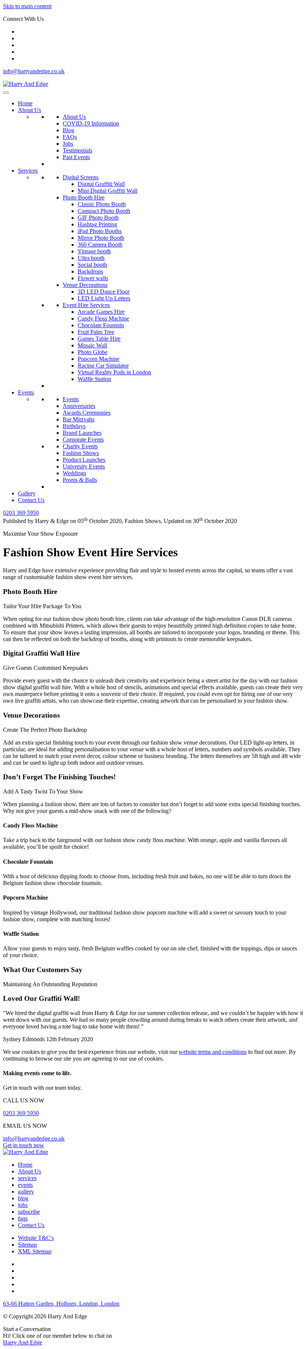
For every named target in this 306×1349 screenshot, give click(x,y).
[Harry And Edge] (25, 84)
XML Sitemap (34, 1251)
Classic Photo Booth (102, 204)
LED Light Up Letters (104, 298)
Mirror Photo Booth (101, 238)
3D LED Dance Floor (103, 291)
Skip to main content (27, 6)
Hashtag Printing (97, 224)
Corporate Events (83, 439)
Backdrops (90, 271)
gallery (26, 1191)
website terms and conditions (213, 1052)
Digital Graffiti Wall (101, 184)
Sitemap (27, 1244)
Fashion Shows (81, 453)
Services (28, 170)
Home (25, 103)
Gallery (26, 493)
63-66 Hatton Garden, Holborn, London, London (61, 1303)
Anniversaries (79, 406)
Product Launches (84, 460)
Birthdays (74, 426)
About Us (29, 110)
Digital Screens (81, 177)
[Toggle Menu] (6, 93)
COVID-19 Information (91, 123)
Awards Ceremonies (86, 412)
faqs (23, 1218)
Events (26, 392)
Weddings (74, 473)
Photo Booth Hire (83, 197)
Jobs (68, 143)
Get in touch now (23, 1145)
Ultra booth (91, 258)
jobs (23, 1205)
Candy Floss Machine (103, 318)
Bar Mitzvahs (78, 419)
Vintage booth (94, 251)
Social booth (92, 265)
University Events (84, 466)
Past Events (76, 157)
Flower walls (93, 278)
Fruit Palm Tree (96, 332)
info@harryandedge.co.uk (34, 71)
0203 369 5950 (21, 1113)
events (25, 1185)
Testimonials (77, 150)
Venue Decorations (85, 285)
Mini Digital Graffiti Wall (107, 191)
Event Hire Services (86, 305)
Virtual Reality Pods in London (114, 372)
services (27, 1178)
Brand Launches (82, 433)
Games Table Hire (99, 338)
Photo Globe (92, 352)
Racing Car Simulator (103, 365)
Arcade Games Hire (101, 312)
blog (23, 1198)
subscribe (29, 1212)
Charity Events (80, 446)
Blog (68, 130)
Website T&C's (36, 1238)
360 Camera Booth (100, 244)
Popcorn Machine (98, 359)
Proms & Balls (80, 480)
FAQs (70, 137)
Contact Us (31, 500)
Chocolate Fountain (101, 325)
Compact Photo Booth (104, 211)
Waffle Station (94, 379)
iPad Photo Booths (100, 231)
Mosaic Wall (92, 345)
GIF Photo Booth (98, 217)
